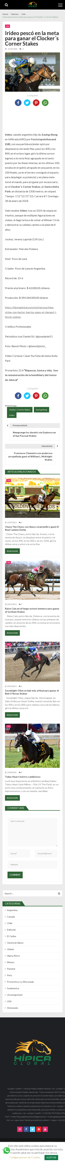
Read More (12, 551)
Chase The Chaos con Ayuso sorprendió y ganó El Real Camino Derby (32, 528)
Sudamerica (13, 988)
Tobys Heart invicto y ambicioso (22, 776)
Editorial (11, 929)
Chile (9, 923)
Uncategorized (14, 994)
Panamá (11, 968)
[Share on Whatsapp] (45, 102)
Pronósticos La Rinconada (20, 981)
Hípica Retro (13, 955)
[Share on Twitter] (27, 102)
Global (10, 949)
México (10, 962)
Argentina (12, 910)
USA (7, 26)
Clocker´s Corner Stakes (19, 410)
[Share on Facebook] (18, 102)
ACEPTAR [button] (51, 1157)
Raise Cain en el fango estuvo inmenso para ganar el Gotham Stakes (32, 610)
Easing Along (41, 410)
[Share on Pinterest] (36, 102)
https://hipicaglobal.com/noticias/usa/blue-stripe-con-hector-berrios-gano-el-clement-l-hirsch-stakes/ (31, 312)
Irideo (11, 415)
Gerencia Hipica (15, 942)
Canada (11, 916)
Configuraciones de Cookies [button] (24, 1157)
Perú (9, 975)
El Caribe (11, 936)
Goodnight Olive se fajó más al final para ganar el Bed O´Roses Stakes (32, 692)
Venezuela (12, 1007)
